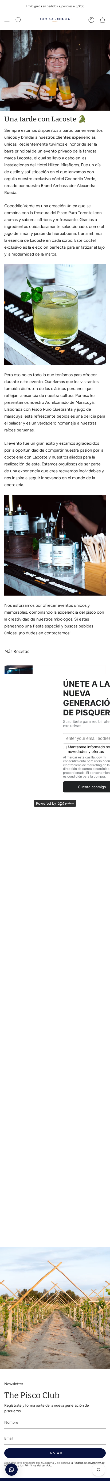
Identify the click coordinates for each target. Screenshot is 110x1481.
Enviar (55, 1453)
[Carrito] (102, 20)
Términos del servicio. (38, 1465)
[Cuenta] (91, 20)
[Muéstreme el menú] (7, 20)
